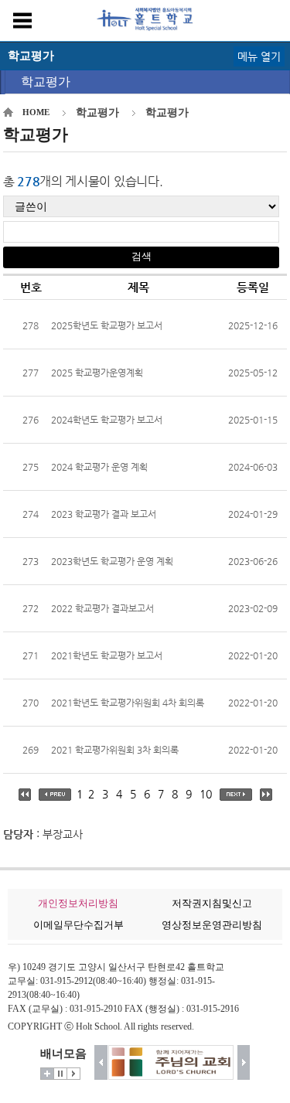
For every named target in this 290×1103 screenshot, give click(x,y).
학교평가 (45, 81)
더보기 (47, 1073)
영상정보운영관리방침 (212, 925)
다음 (244, 1062)
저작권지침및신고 (212, 903)
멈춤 (60, 1073)
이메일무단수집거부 (78, 925)
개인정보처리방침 (78, 903)
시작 (73, 1073)
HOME (35, 112)
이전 (100, 1062)
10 (206, 794)
